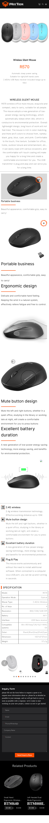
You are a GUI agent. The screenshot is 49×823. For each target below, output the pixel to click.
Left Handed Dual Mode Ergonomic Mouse (34, 799)
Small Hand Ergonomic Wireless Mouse (12, 799)
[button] (4, 663)
